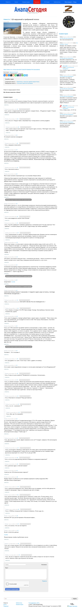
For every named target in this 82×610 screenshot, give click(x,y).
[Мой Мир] (9, 75)
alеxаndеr (65, 66)
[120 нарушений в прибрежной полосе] (12, 28)
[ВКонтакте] (4, 75)
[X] (11, 75)
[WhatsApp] (22, 75)
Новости (8, 2)
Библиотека (57, 2)
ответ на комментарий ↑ (24, 109)
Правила (44, 581)
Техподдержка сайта (34, 603)
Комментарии (26, 2)
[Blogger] (13, 75)
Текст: (6, 568)
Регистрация (68, 2)
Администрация (14, 72)
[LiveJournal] (18, 75)
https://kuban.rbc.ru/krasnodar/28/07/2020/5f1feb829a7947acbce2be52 (22, 69)
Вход (75, 2)
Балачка (37, 2)
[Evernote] (16, 75)
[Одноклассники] (7, 75)
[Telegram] (27, 75)
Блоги (16, 2)
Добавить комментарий (12, 589)
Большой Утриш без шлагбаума (25, 83)
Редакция (6, 606)
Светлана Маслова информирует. (67, 38)
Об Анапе (46, 2)
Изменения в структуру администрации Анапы (28, 81)
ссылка (13, 281)
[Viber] (20, 75)
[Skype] (25, 75)
